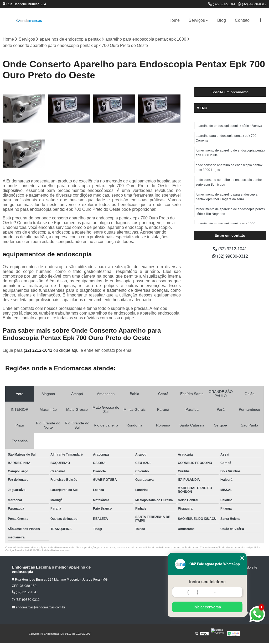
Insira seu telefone (207, 582)
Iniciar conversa (207, 607)
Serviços (197, 20)
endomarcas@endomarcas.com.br (40, 607)
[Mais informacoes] (260, 20)
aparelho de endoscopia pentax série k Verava (229, 126)
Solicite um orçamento (230, 92)
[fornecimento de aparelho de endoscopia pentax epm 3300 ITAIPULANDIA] (24, 108)
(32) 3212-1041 (223, 4)
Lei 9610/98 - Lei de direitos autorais (47, 550)
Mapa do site (247, 567)
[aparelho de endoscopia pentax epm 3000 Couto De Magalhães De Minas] (69, 108)
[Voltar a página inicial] (29, 20)
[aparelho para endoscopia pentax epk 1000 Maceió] (114, 108)
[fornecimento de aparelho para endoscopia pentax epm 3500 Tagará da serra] (24, 153)
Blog (221, 20)
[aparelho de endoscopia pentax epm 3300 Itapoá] (159, 108)
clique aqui (69, 350)
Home (174, 20)
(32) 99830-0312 (253, 4)
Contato (242, 20)
